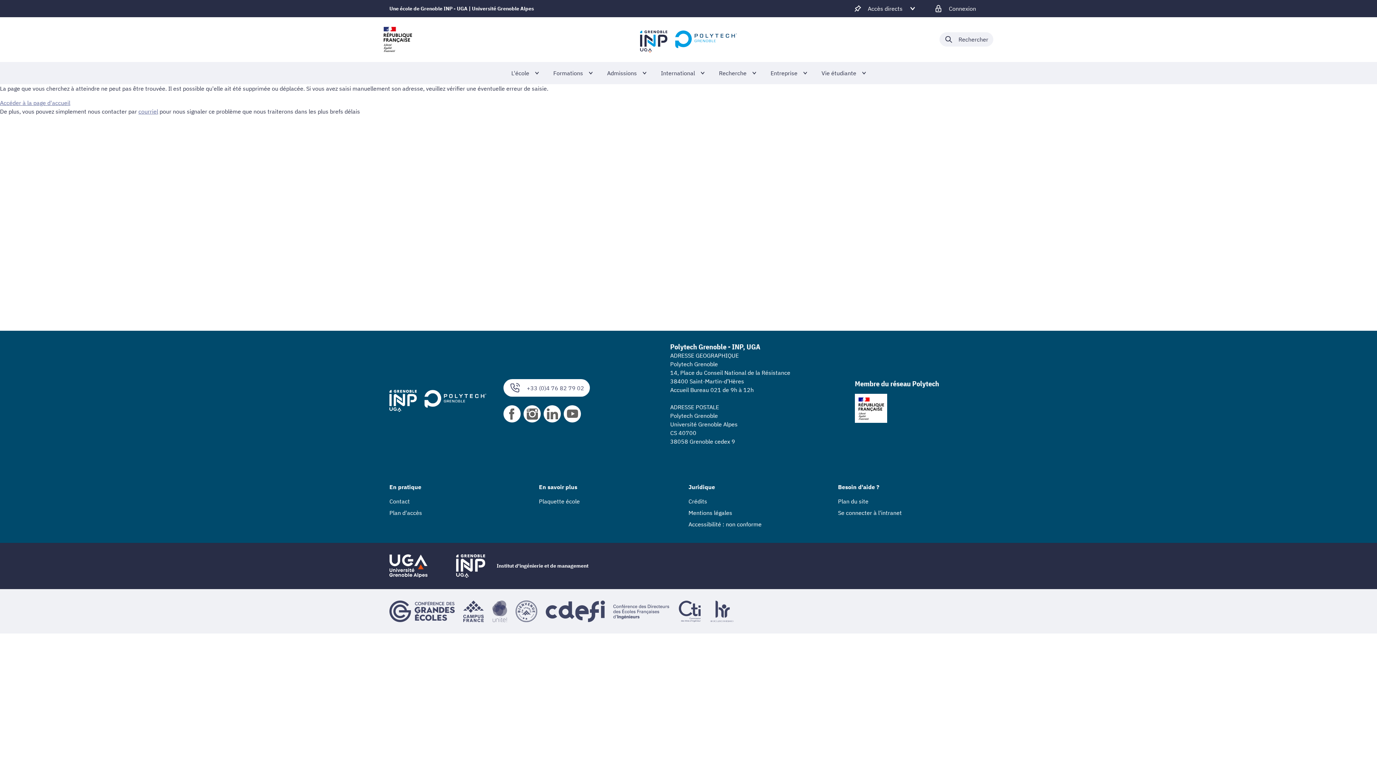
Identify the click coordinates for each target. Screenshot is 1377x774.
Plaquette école (559, 501)
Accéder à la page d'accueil (35, 102)
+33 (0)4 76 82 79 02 (555, 388)
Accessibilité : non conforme (725, 524)
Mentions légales (710, 512)
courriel (148, 111)
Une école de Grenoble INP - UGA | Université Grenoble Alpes (461, 8)
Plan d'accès (405, 512)
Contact (399, 501)
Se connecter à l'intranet (870, 512)
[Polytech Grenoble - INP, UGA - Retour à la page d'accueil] (688, 39)
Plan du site (853, 501)
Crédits (697, 501)
